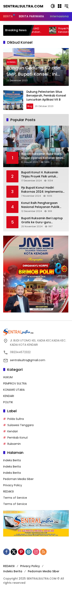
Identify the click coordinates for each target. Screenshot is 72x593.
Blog (29, 106)
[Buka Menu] (59, 6)
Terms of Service (15, 498)
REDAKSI (8, 491)
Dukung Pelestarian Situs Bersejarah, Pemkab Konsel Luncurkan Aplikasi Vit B (46, 96)
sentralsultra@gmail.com (27, 360)
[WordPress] (28, 552)
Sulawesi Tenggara (20, 425)
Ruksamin (14, 444)
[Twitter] (14, 552)
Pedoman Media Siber (18, 479)
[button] (52, 6)
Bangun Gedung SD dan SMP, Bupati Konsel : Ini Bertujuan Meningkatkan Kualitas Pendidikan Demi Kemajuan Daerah (34, 71)
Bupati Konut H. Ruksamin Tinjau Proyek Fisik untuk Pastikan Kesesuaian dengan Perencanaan (42, 174)
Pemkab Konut (17, 438)
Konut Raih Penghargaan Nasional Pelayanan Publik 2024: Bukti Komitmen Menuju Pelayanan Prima (42, 205)
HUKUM (8, 377)
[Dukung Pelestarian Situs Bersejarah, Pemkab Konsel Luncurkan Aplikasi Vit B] (13, 100)
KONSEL (11, 62)
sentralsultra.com (23, 6)
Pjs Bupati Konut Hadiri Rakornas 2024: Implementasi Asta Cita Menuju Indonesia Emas (43, 190)
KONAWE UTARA (14, 390)
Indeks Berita (12, 460)
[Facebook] (6, 552)
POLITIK (8, 402)
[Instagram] (36, 552)
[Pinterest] (21, 552)
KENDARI (8, 396)
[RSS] (43, 552)
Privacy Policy (12, 485)
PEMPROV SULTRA (15, 383)
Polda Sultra (15, 419)
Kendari (12, 431)
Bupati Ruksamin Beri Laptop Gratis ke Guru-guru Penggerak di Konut (42, 220)
